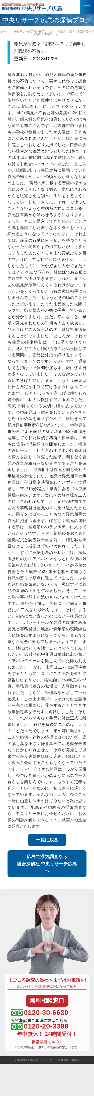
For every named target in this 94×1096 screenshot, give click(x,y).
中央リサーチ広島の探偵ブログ (33, 31)
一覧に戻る (47, 839)
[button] (87, 7)
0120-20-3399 (46, 1026)
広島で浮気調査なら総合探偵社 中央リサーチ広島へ (47, 863)
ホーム (4, 31)
